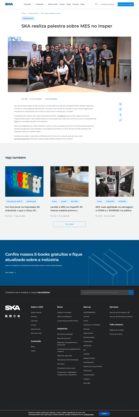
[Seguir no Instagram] (120, 109)
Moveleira (61, 364)
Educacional (35, 329)
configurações (89, 415)
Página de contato (117, 330)
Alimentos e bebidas (65, 334)
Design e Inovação (64, 312)
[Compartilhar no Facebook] (120, 115)
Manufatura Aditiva (14, 201)
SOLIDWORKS (88, 375)
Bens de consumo (64, 338)
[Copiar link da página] (120, 120)
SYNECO (61, 116)
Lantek (64, 201)
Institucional (33, 13)
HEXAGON (110, 201)
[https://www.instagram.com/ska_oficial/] (6, 316)
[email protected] (21, 139)
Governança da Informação (67, 321)
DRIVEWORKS (88, 337)
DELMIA (86, 329)
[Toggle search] (96, 4)
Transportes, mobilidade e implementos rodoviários (67, 373)
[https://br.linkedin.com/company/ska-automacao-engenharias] (10, 316)
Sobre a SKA (53, 4)
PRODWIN (87, 371)
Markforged (31, 201)
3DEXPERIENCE (89, 312)
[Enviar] (131, 292)
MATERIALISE (88, 362)
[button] (33, 4)
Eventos (76, 4)
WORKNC (122, 201)
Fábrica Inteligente (64, 317)
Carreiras (34, 321)
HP (84, 350)
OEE (16, 121)
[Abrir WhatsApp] (133, 411)
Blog (82, 4)
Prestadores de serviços (66, 368)
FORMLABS (87, 342)
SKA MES (74, 201)
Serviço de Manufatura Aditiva (121, 317)
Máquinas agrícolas (64, 356)
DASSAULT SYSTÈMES (91, 325)
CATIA (85, 321)
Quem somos (36, 312)
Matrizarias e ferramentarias (68, 360)
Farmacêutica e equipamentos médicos (68, 350)
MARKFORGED (89, 358)
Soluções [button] (27, 4)
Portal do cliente (107, 4)
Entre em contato (125, 4)
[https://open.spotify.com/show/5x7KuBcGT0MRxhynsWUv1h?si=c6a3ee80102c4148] (19, 316)
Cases (68, 4)
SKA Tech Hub (36, 333)
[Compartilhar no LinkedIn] (120, 104)
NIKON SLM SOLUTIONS (92, 366)
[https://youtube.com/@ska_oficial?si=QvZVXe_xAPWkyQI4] (14, 316)
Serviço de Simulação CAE (120, 312)
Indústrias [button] (39, 4)
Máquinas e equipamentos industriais (67, 343)
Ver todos (69, 224)
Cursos (62, 4)
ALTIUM (86, 317)
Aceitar (104, 414)
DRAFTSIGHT (88, 333)
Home (23, 13)
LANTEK (86, 354)
